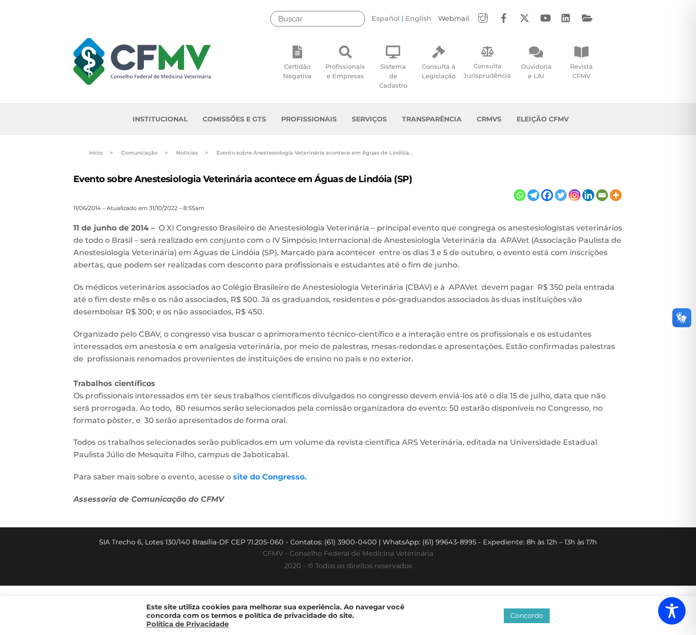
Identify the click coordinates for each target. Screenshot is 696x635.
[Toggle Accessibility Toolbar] (672, 611)
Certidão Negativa (297, 71)
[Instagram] (574, 195)
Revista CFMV (581, 71)
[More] (616, 195)
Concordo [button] (526, 615)
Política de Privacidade (187, 624)
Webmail (453, 18)
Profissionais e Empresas (345, 71)
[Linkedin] (588, 195)
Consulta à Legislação (438, 71)
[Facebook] (547, 195)
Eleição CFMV (543, 119)
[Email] (602, 195)
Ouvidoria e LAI (536, 71)
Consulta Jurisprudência (487, 70)
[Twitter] (561, 195)
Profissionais (309, 119)
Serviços (369, 119)
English (418, 18)
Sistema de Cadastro (393, 76)
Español (386, 18)
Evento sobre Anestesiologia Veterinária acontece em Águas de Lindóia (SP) (242, 178)
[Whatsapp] (520, 195)
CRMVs (489, 119)
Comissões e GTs (234, 119)
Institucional (160, 119)
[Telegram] (533, 195)
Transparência (432, 119)
